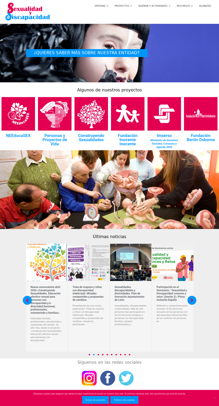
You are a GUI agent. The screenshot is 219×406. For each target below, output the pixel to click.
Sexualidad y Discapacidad (27, 12)
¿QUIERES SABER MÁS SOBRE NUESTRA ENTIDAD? (87, 52)
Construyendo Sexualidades (91, 137)
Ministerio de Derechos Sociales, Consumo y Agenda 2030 (164, 144)
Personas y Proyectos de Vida (54, 139)
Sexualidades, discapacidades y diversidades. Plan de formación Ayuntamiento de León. (54, 293)
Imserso (164, 135)
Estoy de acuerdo (95, 399)
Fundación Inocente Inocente (128, 139)
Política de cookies (124, 399)
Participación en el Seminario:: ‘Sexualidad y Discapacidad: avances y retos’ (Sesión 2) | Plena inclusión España (97, 293)
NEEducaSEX (18, 135)
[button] (27, 300)
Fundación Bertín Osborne (201, 137)
